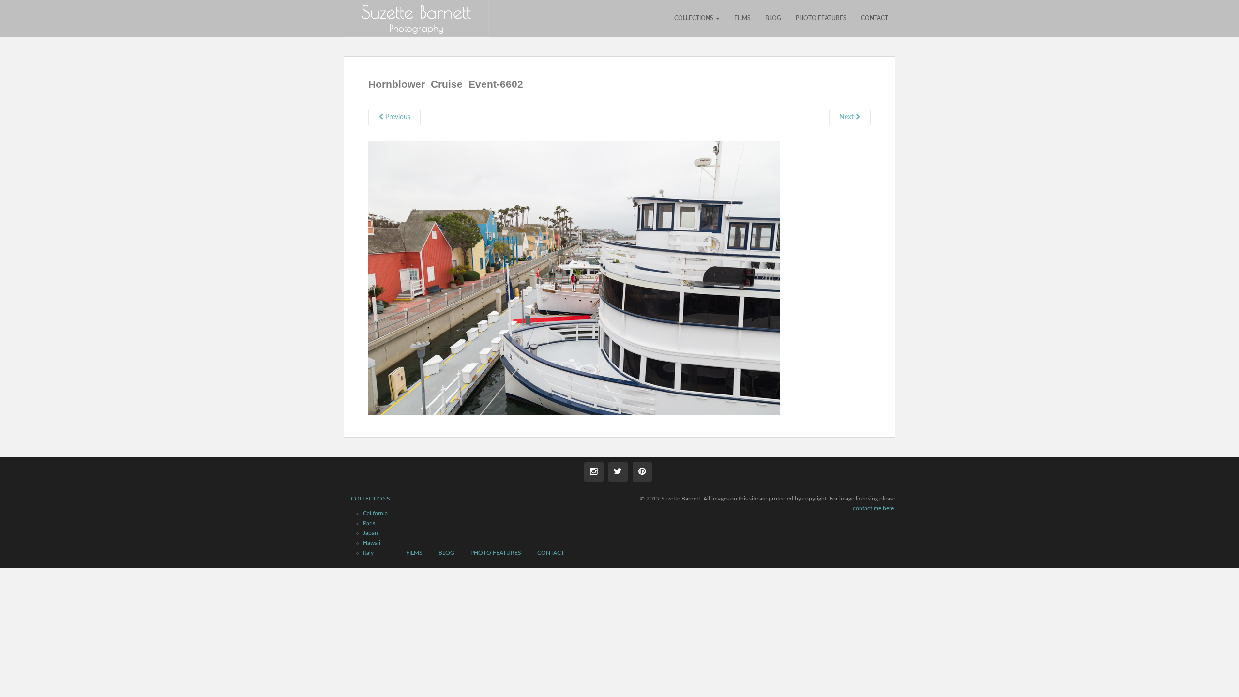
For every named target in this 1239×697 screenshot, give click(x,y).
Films (742, 18)
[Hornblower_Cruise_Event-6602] (574, 277)
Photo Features (821, 18)
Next (847, 117)
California (375, 513)
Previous (396, 117)
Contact (874, 18)
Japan (370, 533)
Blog (773, 18)
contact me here (873, 508)
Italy (368, 553)
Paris (369, 523)
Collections (694, 18)
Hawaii (371, 542)
